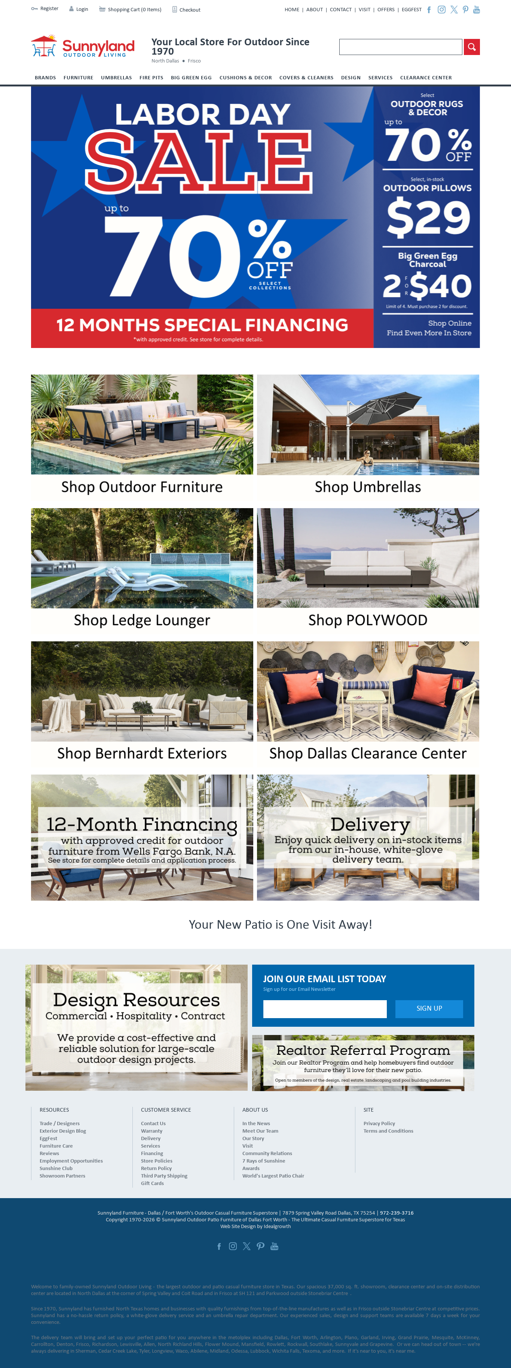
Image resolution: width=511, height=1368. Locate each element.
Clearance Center (426, 78)
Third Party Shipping (164, 1176)
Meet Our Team (260, 1131)
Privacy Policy (379, 1124)
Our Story (253, 1139)
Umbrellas (116, 78)
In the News (256, 1124)
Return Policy (156, 1169)
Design (351, 78)
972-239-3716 (397, 1213)
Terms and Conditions (388, 1131)
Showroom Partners (62, 1176)
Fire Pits (151, 78)
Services (380, 78)
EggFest (412, 10)
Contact (341, 10)
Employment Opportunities (71, 1161)
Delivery (150, 1139)
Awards (251, 1169)
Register (49, 9)
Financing (152, 1154)
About (314, 10)
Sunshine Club (56, 1169)
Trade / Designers (60, 1124)
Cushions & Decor (246, 78)
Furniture (79, 78)
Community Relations (267, 1154)
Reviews (49, 1154)
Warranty (151, 1131)
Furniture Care (56, 1146)
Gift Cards (152, 1184)
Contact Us (153, 1124)
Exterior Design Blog (63, 1131)
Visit (364, 10)
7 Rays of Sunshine (263, 1161)
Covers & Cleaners (306, 78)
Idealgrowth (277, 1227)
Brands (45, 78)
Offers (386, 10)
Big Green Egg (191, 78)
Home (292, 10)
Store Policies (156, 1161)
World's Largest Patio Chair (273, 1176)
